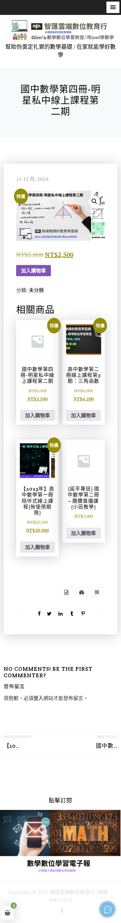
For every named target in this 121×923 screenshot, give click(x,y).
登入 (38, 698)
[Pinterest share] (83, 614)
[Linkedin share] (60, 614)
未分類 (36, 290)
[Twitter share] (49, 614)
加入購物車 (33, 270)
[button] (112, 7)
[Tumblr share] (71, 614)
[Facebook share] (37, 614)
